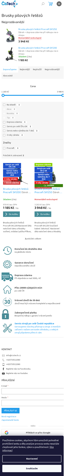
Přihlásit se (10, 410)
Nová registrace (9, 416)
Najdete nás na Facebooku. (18, 368)
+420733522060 (13, 359)
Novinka (12, 113)
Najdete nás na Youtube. (17, 373)
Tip (10, 117)
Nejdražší (37, 69)
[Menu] (59, 4)
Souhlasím (32, 468)
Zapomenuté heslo (10, 420)
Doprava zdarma (16, 122)
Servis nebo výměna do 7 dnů (22, 130)
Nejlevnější (25, 69)
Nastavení (32, 458)
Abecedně (8, 75)
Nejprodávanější (52, 69)
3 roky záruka (15, 135)
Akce (11, 109)
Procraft (12, 148)
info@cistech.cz (13, 355)
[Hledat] (43, 4)
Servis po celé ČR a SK (19, 126)
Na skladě (13, 104)
